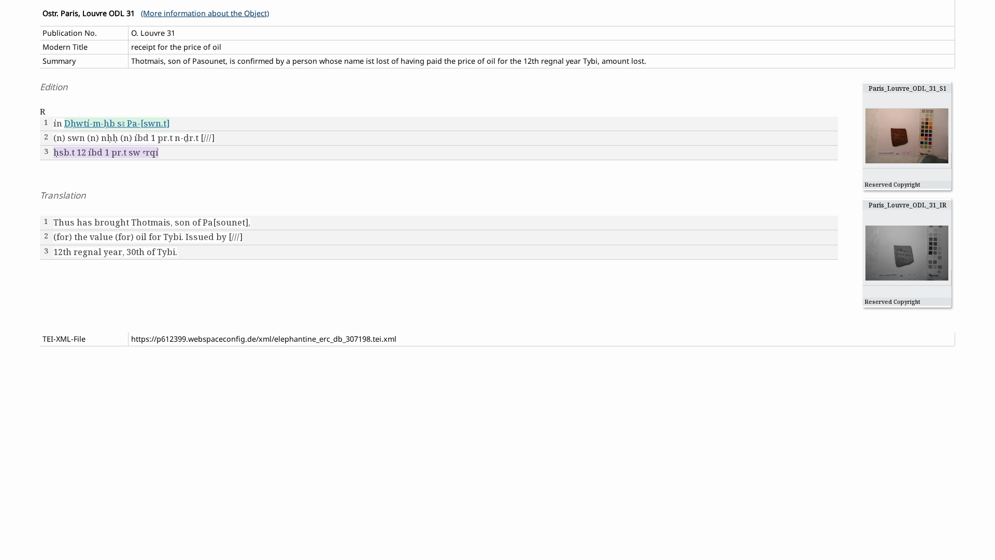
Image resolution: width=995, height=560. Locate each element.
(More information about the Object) (205, 13)
